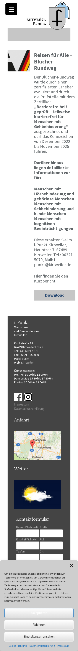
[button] (71, 565)
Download (55, 295)
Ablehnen (39, 625)
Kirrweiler (27, 362)
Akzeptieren (39, 613)
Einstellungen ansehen (39, 636)
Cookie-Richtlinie (18, 645)
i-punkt (24, 359)
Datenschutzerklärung (42, 645)
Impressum (63, 645)
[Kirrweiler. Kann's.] (48, 15)
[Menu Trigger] (11, 9)
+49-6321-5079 (29, 351)
